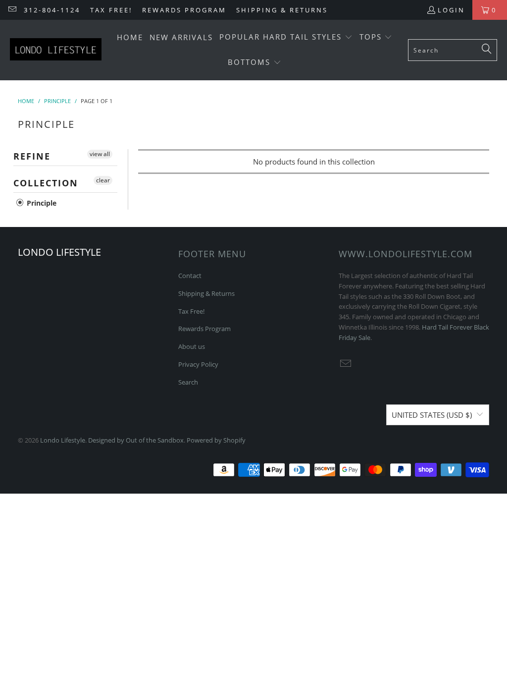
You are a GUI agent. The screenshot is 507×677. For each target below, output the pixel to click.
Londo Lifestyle (62, 440)
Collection (45, 183)
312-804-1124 (52, 9)
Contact (190, 275)
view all (100, 154)
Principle (40, 203)
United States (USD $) (432, 415)
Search (188, 382)
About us (191, 346)
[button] (286, 37)
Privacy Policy (198, 364)
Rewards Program (184, 9)
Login (451, 9)
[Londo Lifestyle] (55, 49)
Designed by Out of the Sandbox (136, 440)
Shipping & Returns (282, 9)
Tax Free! (111, 9)
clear (103, 180)
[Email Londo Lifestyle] (11, 9)
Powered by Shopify (216, 440)
